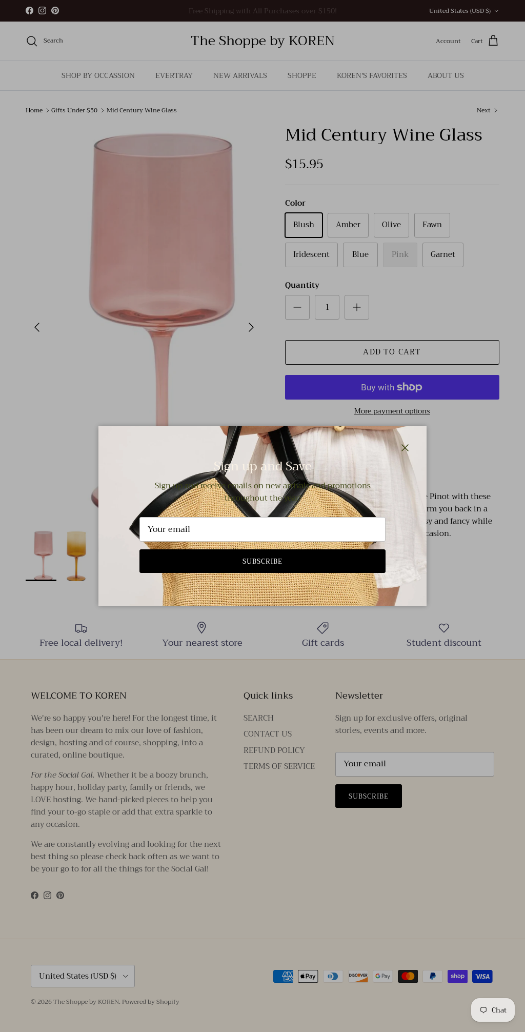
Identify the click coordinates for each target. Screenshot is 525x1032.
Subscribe (262, 561)
